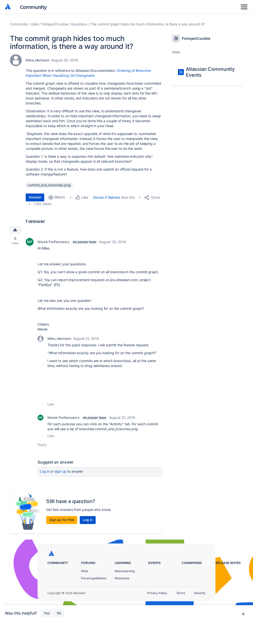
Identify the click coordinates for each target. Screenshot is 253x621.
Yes (47, 613)
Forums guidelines (93, 578)
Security (200, 593)
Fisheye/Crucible (55, 24)
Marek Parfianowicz (54, 242)
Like (50, 404)
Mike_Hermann (37, 60)
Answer (35, 197)
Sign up (60, 471)
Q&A (34, 24)
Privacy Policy (157, 593)
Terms (180, 593)
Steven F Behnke (106, 197)
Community (33, 6)
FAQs (84, 571)
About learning (125, 571)
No (59, 613)
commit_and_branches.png (49, 185)
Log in (45, 471)
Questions (79, 24)
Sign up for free (61, 520)
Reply (42, 445)
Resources (122, 578)
